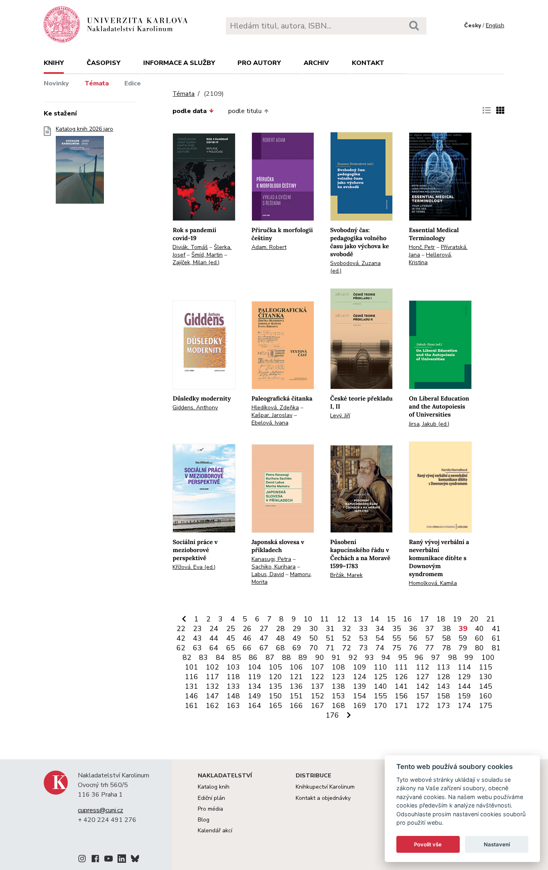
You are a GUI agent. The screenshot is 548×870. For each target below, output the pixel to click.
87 (270, 657)
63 (197, 648)
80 (479, 648)
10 (308, 619)
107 (317, 667)
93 (369, 657)
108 (338, 667)
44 (213, 638)
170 (380, 705)
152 (317, 696)
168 (338, 705)
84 (220, 657)
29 (296, 628)
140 (380, 686)
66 (247, 648)
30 (313, 628)
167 (317, 705)
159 (464, 696)
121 (296, 677)
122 (317, 677)
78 (446, 648)
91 (336, 657)
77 (429, 648)
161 (191, 705)
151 (296, 696)
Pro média (210, 809)
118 (233, 677)
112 (422, 667)
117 (212, 677)
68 (280, 648)
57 (429, 638)
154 (359, 696)
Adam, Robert (269, 247)
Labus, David (268, 574)
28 (280, 628)
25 (230, 628)
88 (286, 657)
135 (275, 686)
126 (401, 677)
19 (457, 619)
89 (302, 657)
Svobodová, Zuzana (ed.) (355, 267)
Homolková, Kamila (433, 583)
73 (363, 648)
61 (496, 638)
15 (391, 619)
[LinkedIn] (122, 860)
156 (401, 696)
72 (346, 648)
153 (338, 696)
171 (401, 705)
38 (446, 628)
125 (380, 677)
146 (191, 696)
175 (485, 705)
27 (264, 628)
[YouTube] (108, 860)
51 (330, 638)
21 (490, 619)
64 (213, 648)
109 (359, 667)
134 (254, 686)
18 (440, 619)
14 (374, 619)
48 (280, 638)
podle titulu (245, 111)
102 (212, 667)
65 (230, 648)
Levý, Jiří (340, 415)
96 (419, 657)
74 (379, 648)
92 (353, 657)
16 (407, 619)
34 (379, 628)
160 (485, 696)
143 (443, 686)
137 (317, 686)
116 (191, 677)
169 (359, 705)
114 (464, 667)
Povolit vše (428, 844)
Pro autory (259, 63)
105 (275, 667)
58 (446, 638)
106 (296, 667)
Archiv (316, 63)
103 (233, 667)
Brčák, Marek (346, 575)
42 (181, 638)
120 (275, 677)
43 (197, 638)
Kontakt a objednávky (323, 798)
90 (319, 657)
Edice (132, 83)
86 (253, 657)
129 (464, 677)
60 (479, 638)
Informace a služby (179, 63)
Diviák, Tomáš (190, 247)
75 (396, 648)
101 (191, 667)
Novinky (56, 83)
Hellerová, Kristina (430, 258)
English (495, 25)
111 (401, 667)
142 (422, 686)
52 (346, 638)
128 (443, 677)
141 (401, 686)
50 (313, 638)
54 (379, 638)
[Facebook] (95, 860)
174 (464, 705)
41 (496, 628)
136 (296, 686)
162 (212, 705)
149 (254, 696)
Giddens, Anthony (195, 407)
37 (429, 628)
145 (485, 686)
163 (233, 705)
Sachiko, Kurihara (274, 567)
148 (233, 696)
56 (413, 638)
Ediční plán (211, 798)
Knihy (54, 63)
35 (396, 628)
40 (479, 628)
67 (264, 648)
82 (187, 657)
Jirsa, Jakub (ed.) (429, 424)
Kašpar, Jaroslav (272, 415)
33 (363, 628)
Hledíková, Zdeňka (275, 407)
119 (254, 677)
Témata (97, 83)
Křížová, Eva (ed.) (194, 567)
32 (346, 628)
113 (443, 667)
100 (488, 657)
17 (424, 619)
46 (247, 638)
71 (330, 648)
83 (203, 657)
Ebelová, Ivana (270, 423)
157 (422, 696)
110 (380, 667)
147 (212, 696)
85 (236, 657)
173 (443, 705)
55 (396, 638)
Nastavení (497, 844)
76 (413, 648)
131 (191, 686)
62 (181, 648)
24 (213, 628)
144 (464, 686)
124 (359, 677)
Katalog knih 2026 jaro (84, 129)
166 (296, 705)
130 (485, 677)
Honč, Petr (422, 247)
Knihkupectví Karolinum (325, 787)
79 (463, 648)
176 (332, 715)
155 (380, 696)
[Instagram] (82, 860)
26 (247, 628)
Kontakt (368, 63)
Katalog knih (213, 787)
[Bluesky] (135, 860)
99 (469, 657)
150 (275, 696)
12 (341, 619)
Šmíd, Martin (207, 255)
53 (363, 638)
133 (233, 686)
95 (402, 657)
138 (338, 686)
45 (230, 638)
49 (296, 638)
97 (435, 657)
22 (181, 628)
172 (422, 705)
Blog (203, 819)
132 (212, 686)
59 (463, 638)
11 (324, 619)
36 (413, 628)
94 (386, 657)
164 (254, 705)
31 (330, 628)
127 (422, 677)
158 (443, 696)
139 (359, 686)
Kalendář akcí (215, 830)
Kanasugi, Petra (271, 559)
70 (313, 648)
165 (275, 705)
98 (452, 657)
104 (254, 667)
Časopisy (103, 63)
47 (264, 638)
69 (296, 648)
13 (357, 619)
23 (197, 628)
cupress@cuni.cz (100, 810)
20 (474, 619)
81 (496, 648)
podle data (190, 111)
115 (485, 667)
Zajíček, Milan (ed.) (196, 262)
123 (338, 677)
